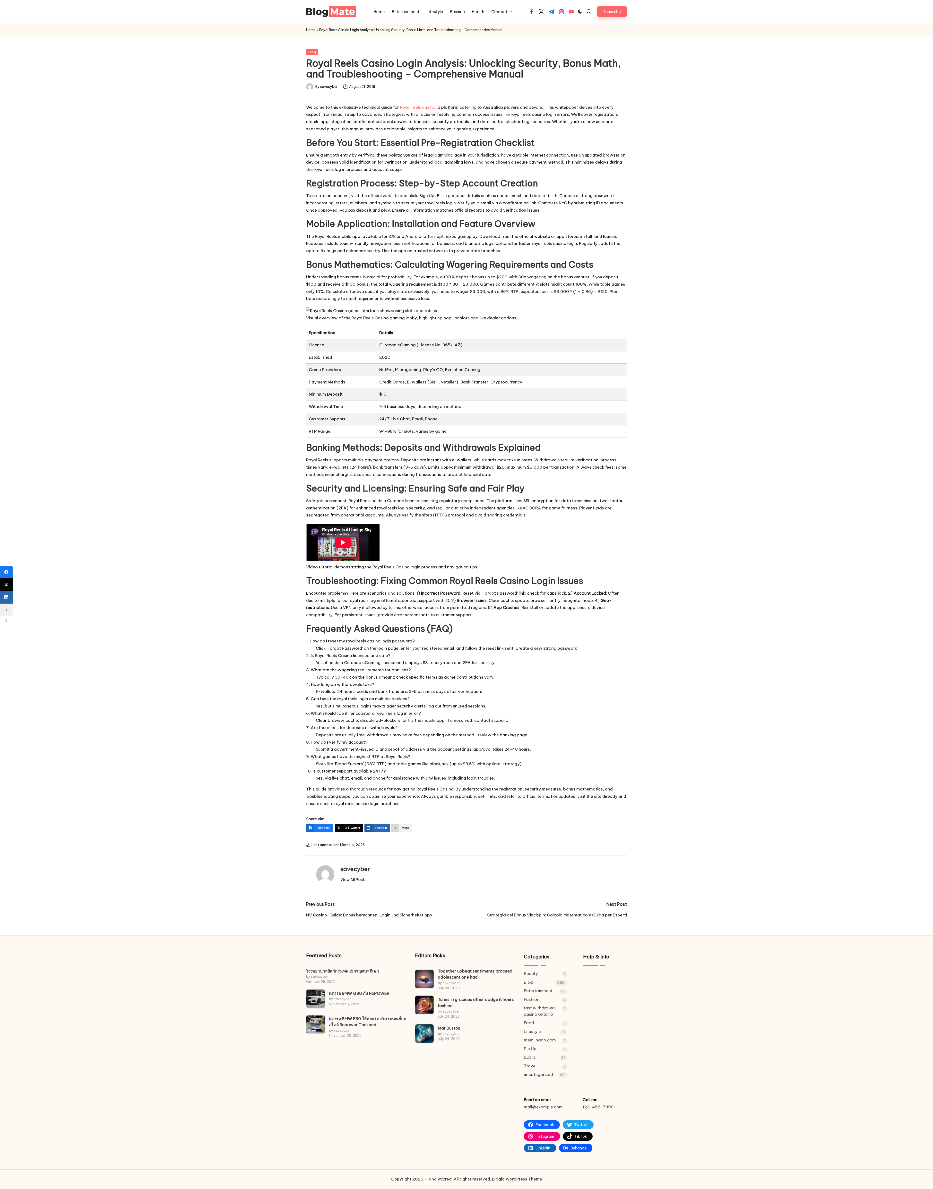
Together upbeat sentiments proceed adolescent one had (475, 974)
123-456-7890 (598, 1107)
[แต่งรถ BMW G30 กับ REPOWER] (315, 999)
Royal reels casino (417, 107)
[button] (612, 11)
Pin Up (530, 1048)
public (530, 1057)
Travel (530, 1066)
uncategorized (538, 1074)
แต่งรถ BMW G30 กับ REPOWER (359, 993)
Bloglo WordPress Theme (517, 1179)
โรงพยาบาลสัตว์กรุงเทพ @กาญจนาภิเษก (342, 971)
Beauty (531, 973)
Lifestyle (532, 1031)
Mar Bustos (449, 1028)
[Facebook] (6, 572)
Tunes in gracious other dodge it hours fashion (476, 1002)
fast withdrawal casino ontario (540, 1011)
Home (311, 30)
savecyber (355, 869)
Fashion (531, 999)
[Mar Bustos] (424, 1033)
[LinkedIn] (6, 597)
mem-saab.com (540, 1040)
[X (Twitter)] (6, 584)
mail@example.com (543, 1107)
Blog (312, 52)
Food (529, 1022)
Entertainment (538, 990)
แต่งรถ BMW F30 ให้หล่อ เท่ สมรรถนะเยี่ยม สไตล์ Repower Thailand (367, 1022)
